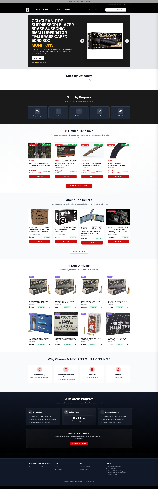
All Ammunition (58, 467)
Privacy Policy (84, 467)
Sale (96, 10)
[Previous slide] (82, 40)
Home (56, 464)
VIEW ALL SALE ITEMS (80, 184)
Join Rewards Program (79, 441)
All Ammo (77, 10)
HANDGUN (46, 10)
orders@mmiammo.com (114, 464)
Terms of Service (85, 464)
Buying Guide (58, 469)
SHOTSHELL (57, 10)
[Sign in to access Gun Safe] (130, 10)
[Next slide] (127, 40)
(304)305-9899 (112, 466)
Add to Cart (39, 174)
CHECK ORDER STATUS (115, 5)
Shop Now (37, 56)
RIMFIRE (67, 10)
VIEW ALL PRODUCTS (79, 249)
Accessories (87, 10)
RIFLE (38, 10)
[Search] (125, 10)
